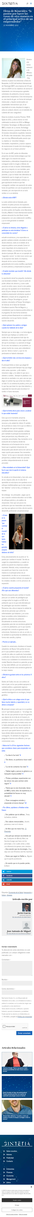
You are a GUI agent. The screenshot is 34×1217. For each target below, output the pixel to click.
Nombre (5, 979)
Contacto (10, 1161)
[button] (31, 1187)
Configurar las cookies (17, 1210)
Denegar (17, 1205)
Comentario (6, 959)
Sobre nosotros (12, 1151)
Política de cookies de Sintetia (12, 1214)
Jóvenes (9, 895)
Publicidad (10, 1157)
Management (11, 1179)
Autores (9, 1154)
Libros (9, 1182)
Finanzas (10, 1172)
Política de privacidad (23, 1214)
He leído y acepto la (17, 1017)
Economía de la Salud (16, 892)
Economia (10, 1175)
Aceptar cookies (17, 1200)
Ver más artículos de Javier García (21, 917)
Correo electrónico (8, 988)
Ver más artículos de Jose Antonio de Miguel (19, 933)
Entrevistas (10, 1168)
